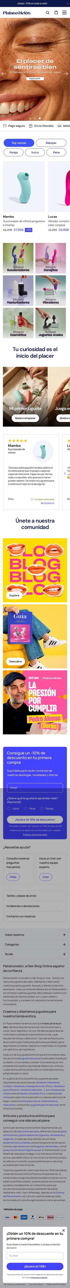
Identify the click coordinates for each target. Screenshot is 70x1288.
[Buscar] (47, 12)
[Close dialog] (63, 1230)
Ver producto (47, 503)
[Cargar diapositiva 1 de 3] (30, 118)
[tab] (19, 143)
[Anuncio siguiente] (68, 3)
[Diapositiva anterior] (3, 74)
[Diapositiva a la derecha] (64, 396)
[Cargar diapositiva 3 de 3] (39, 118)
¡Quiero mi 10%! (35, 1266)
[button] (64, 12)
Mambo (8, 216)
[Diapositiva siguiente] (66, 74)
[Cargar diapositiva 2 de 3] (35, 118)
